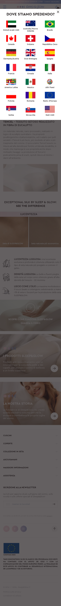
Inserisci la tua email (18, 60)
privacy (32, 105)
